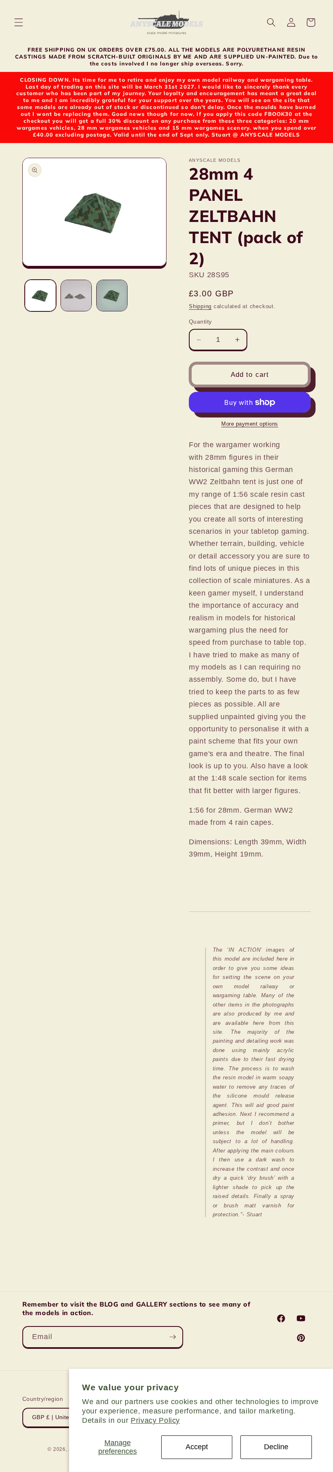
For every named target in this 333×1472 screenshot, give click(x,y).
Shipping (200, 306)
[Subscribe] (172, 1337)
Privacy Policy (155, 1420)
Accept (197, 1447)
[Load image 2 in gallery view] (76, 295)
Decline (276, 1447)
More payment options (249, 424)
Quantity (200, 321)
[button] (18, 22)
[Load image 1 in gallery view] (40, 295)
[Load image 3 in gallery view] (112, 295)
